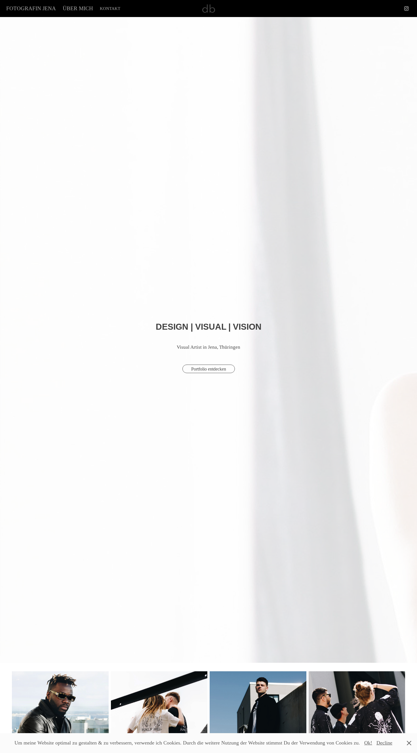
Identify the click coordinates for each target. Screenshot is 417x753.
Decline (384, 743)
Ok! (368, 743)
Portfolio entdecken (208, 369)
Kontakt (110, 8)
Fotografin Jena (31, 8)
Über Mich (78, 8)
